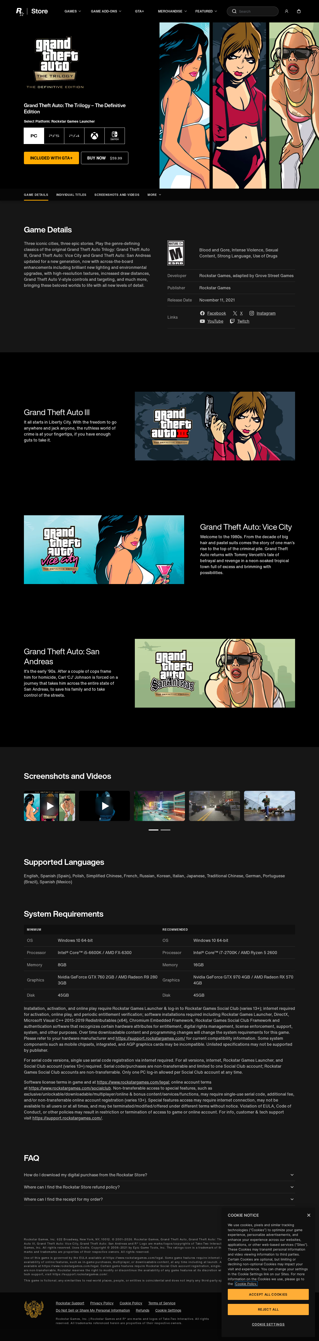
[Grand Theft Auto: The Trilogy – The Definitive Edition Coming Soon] (104, 806)
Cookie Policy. (246, 1284)
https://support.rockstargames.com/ (150, 1038)
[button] (286, 11)
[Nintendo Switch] (115, 136)
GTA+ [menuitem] (139, 11)
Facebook (216, 313)
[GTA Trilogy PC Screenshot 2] (214, 806)
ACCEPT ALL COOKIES (268, 1294)
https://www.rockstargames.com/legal (133, 1082)
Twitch (243, 321)
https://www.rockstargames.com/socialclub (70, 1088)
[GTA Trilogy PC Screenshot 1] (159, 806)
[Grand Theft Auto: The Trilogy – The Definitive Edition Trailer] (49, 806)
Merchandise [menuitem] (170, 11)
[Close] (308, 1215)
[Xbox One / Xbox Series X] (94, 136)
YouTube (215, 321)
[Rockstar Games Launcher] (34, 136)
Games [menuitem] (71, 11)
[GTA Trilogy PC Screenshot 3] (269, 806)
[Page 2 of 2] (165, 830)
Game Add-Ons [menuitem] (104, 11)
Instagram (266, 313)
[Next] (302, 805)
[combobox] (253, 11)
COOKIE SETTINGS (268, 1324)
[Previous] (17, 805)
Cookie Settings (168, 1310)
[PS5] (54, 136)
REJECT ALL (268, 1309)
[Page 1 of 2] (154, 830)
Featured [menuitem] (204, 11)
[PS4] (74, 136)
